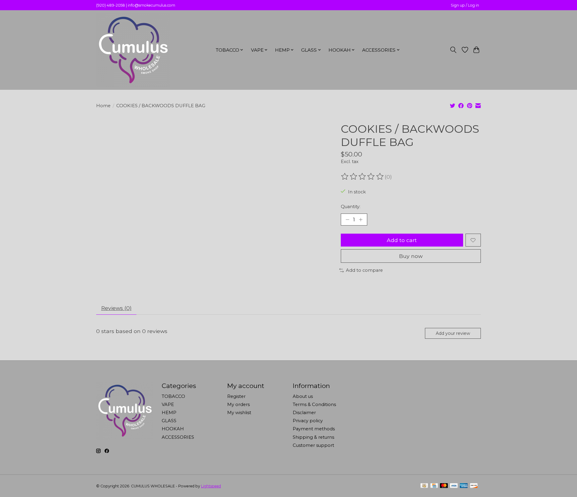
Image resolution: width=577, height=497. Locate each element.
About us (303, 396)
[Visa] (454, 486)
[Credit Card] (434, 486)
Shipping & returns (313, 437)
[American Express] (464, 486)
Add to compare (364, 270)
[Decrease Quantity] (347, 219)
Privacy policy (308, 420)
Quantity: (350, 206)
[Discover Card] (474, 486)
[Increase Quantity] (360, 219)
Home (103, 105)
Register (236, 396)
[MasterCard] (444, 486)
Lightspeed (211, 486)
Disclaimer (304, 412)
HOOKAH (173, 429)
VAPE (168, 404)
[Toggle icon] (453, 49)
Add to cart (402, 240)
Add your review (453, 333)
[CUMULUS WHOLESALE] (133, 49)
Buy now (411, 256)
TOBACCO (173, 396)
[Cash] (424, 486)
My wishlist (239, 412)
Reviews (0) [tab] (116, 308)
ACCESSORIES (178, 437)
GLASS (169, 420)
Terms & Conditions (314, 404)
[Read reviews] (363, 176)
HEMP (169, 412)
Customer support (313, 445)
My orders (238, 404)
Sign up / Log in (465, 5)
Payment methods (314, 429)
